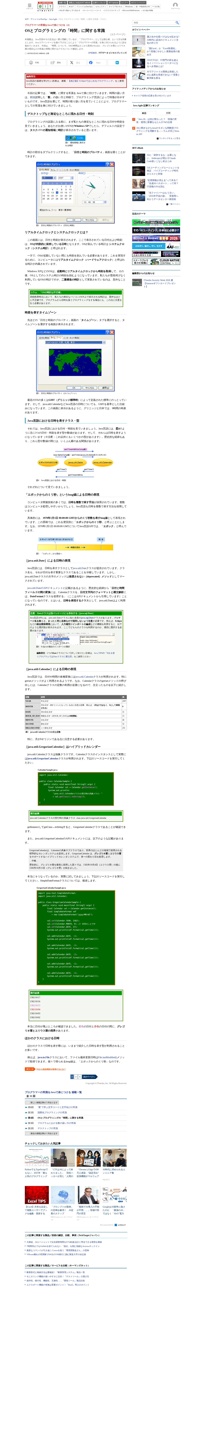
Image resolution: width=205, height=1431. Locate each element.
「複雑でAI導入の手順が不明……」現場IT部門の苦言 (88, 1210)
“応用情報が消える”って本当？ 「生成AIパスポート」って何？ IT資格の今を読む (164, 183)
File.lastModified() (107, 1057)
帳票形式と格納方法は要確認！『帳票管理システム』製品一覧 (56, 1272)
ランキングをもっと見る (169, 138)
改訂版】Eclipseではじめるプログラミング (91, 81)
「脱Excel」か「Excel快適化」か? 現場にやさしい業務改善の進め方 (163, 51)
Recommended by (107, 1225)
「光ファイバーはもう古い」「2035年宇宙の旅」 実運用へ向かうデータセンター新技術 (162, 196)
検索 (177, 22)
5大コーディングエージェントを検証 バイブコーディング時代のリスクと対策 (163, 170)
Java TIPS (98, 653)
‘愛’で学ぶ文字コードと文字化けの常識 (57, 1107)
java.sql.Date (87, 618)
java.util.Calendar (84, 676)
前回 (32, 97)
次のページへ (89, 1077)
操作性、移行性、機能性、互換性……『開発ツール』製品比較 (56, 1280)
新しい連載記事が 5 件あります (44, 1102)
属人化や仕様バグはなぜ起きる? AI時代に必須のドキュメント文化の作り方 (163, 40)
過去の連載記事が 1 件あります (44, 1133)
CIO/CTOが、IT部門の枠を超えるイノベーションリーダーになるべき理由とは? (162, 63)
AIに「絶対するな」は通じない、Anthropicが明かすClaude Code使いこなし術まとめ (161, 158)
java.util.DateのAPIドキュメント (45, 588)
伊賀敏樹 (93, 53)
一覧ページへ (174, 204)
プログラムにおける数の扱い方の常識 (57, 1123)
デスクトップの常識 (48, 1128)
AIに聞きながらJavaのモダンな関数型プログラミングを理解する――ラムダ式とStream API (157, 131)
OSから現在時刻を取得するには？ (51, 1069)
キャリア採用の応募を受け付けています (152, 95)
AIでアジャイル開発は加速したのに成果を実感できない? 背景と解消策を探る (163, 74)
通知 (59, 62)
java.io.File (43, 1057)
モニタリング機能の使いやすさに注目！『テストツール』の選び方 (58, 1276)
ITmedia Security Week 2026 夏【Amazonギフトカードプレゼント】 (160, 283)
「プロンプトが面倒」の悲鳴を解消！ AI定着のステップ (62, 1210)
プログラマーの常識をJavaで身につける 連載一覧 (53, 1092)
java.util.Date (79, 568)
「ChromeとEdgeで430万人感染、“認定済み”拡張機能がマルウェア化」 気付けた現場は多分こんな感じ (88, 1176)
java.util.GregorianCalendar (42, 758)
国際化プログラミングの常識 (52, 1112)
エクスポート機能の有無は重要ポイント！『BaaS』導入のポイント (58, 1285)
